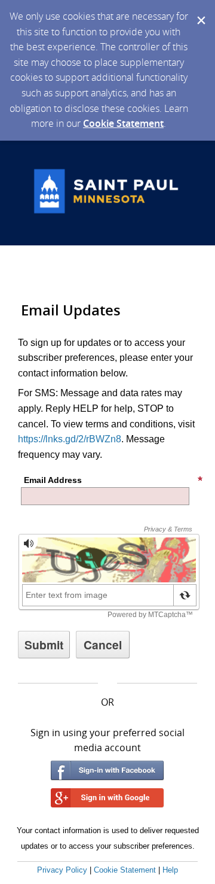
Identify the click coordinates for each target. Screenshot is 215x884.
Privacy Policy (62, 869)
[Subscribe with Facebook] (107, 770)
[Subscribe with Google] (107, 798)
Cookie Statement (123, 123)
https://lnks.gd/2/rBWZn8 (69, 439)
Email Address (53, 480)
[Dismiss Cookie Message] (200, 11)
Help (170, 869)
